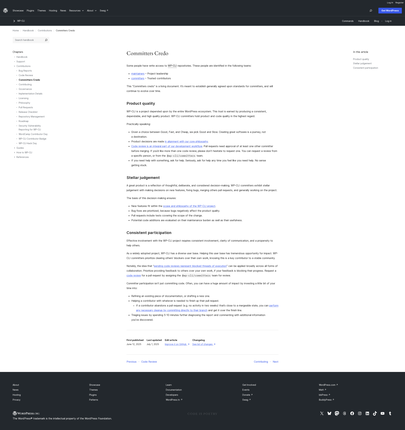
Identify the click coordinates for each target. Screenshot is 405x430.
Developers (172, 394)
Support (20, 61)
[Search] (46, 40)
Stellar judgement (362, 63)
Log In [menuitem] (390, 2)
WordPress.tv (174, 399)
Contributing (25, 84)
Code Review (26, 75)
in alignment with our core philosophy (186, 141)
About (16, 384)
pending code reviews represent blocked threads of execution (190, 266)
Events (245, 389)
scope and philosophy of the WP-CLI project (189, 206)
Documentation (174, 389)
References (22, 157)
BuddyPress (326, 399)
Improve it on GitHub (177, 344)
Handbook (28, 30)
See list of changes (203, 344)
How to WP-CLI (24, 152)
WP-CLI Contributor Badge (32, 138)
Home (16, 30)
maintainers (137, 73)
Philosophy (24, 102)
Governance (25, 89)
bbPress (324, 394)
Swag (246, 399)
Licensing (23, 98)
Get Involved (249, 384)
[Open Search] (370, 10)
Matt (322, 389)
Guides (20, 147)
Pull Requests (26, 107)
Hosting (17, 394)
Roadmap (24, 121)
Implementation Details (30, 93)
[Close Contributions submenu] (14, 66)
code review (134, 275)
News (16, 389)
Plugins (93, 394)
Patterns (93, 399)
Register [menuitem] (400, 2)
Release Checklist (28, 112)
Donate (247, 394)
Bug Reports (25, 70)
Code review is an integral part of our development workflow (166, 146)
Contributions (45, 30)
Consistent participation (365, 67)
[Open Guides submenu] (14, 148)
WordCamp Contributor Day (33, 134)
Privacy (16, 399)
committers (137, 78)
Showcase (94, 384)
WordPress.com (328, 384)
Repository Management (32, 116)
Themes (93, 389)
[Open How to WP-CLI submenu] (14, 152)
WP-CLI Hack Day (28, 143)
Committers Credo (29, 79)
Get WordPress (390, 10)
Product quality (361, 59)
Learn (169, 384)
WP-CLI (21, 20)
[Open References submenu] (14, 157)
